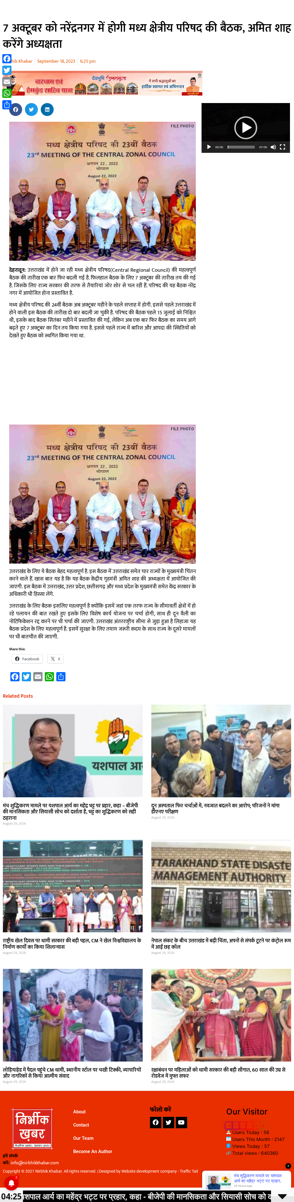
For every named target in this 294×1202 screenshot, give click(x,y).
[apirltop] (102, 94)
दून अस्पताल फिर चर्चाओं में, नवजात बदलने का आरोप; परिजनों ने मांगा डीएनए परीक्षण (215, 809)
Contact (81, 1125)
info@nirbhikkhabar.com (35, 1163)
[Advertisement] (102, 384)
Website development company (149, 1171)
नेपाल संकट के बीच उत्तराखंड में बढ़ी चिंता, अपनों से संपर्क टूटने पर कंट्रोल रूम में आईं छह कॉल (221, 944)
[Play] (209, 147)
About (79, 1111)
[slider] (241, 147)
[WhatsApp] (7, 93)
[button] (15, 109)
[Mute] (273, 147)
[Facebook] (155, 1122)
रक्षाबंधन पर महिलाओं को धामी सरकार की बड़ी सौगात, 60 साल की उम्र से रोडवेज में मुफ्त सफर (218, 1073)
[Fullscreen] (282, 147)
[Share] (7, 105)
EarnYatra (160, 1136)
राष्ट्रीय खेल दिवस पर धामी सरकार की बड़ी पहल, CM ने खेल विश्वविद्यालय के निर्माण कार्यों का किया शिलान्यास (72, 944)
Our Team (83, 1138)
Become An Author (92, 1151)
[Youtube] (181, 1122)
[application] (246, 128)
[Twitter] (168, 1122)
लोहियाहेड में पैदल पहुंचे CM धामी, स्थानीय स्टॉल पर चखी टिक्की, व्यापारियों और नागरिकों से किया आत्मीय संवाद (72, 1073)
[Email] (7, 82)
